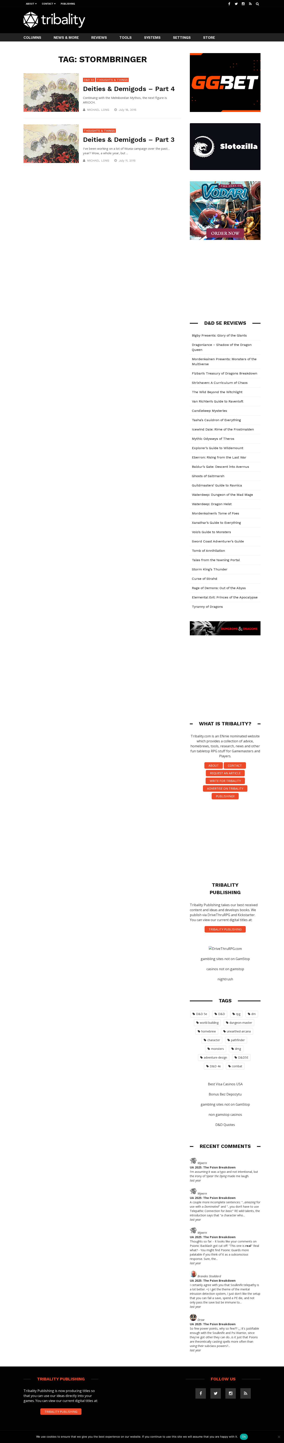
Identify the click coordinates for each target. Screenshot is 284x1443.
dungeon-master (241, 1023)
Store (209, 37)
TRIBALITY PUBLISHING (225, 929)
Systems (152, 37)
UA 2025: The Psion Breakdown (213, 1167)
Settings (182, 37)
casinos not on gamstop (225, 969)
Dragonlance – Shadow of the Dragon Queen (222, 347)
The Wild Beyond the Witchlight (217, 392)
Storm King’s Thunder (209, 569)
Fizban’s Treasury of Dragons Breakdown (224, 373)
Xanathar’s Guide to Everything (216, 523)
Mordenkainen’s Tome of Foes (215, 513)
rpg (238, 1014)
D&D (221, 1014)
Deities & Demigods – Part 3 (129, 139)
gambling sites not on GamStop (225, 959)
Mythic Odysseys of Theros (213, 439)
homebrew (208, 1031)
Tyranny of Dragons (207, 607)
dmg (238, 1049)
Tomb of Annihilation (208, 551)
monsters (217, 1049)
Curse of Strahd (204, 579)
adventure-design (215, 1057)
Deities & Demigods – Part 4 (129, 89)
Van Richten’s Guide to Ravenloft (217, 401)
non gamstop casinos (225, 1114)
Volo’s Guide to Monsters (211, 532)
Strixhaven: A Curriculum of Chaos (220, 383)
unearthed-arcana (239, 1031)
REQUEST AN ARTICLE (225, 773)
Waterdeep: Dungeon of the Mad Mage (222, 495)
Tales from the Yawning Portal (216, 560)
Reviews (99, 37)
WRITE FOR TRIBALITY (225, 781)
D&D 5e (89, 79)
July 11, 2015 (128, 160)
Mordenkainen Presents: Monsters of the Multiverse (224, 361)
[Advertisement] (185, 20)
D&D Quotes (225, 1124)
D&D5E (243, 1057)
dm (253, 1014)
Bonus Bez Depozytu (225, 1094)
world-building (209, 1023)
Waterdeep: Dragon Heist (212, 504)
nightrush (225, 979)
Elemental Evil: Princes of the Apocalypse (225, 597)
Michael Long (98, 109)
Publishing (68, 3)
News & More (66, 37)
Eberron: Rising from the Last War (219, 457)
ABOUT (214, 765)
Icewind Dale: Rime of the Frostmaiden (223, 429)
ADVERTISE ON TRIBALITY (225, 788)
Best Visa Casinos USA (225, 1084)
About (30, 3)
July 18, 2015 (128, 109)
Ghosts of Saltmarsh (208, 476)
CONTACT (235, 765)
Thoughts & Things (112, 79)
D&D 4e (215, 1066)
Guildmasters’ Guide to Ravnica (217, 485)
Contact (47, 3)
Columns (32, 37)
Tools (125, 37)
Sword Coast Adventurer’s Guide (218, 541)
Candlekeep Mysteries (209, 411)
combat (237, 1066)
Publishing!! (225, 796)
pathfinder (238, 1040)
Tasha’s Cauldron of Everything (216, 420)
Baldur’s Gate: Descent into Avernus (220, 467)
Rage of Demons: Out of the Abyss (219, 588)
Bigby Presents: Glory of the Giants (219, 335)
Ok (244, 1436)
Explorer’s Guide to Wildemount (217, 448)
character (213, 1040)
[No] (279, 1437)
